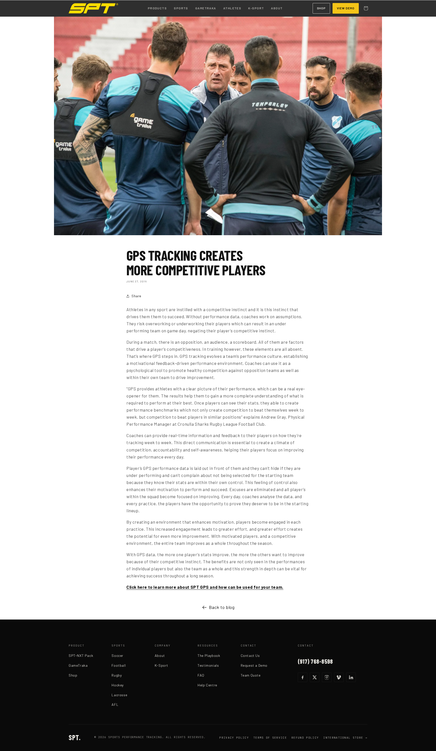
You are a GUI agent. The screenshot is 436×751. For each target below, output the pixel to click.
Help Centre (207, 685)
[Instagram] (327, 677)
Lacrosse (119, 695)
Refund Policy (305, 737)
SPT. (74, 737)
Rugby (117, 675)
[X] (314, 677)
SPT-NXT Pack (81, 655)
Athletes (232, 8)
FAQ (201, 675)
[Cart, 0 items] (365, 8)
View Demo (346, 8)
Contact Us (250, 655)
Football (119, 665)
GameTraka (205, 8)
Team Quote (251, 675)
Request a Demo (254, 665)
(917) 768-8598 (315, 661)
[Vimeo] (339, 677)
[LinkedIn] (351, 677)
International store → (345, 737)
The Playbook (209, 655)
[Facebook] (302, 677)
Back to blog (221, 607)
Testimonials (208, 665)
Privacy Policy (234, 737)
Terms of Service (270, 737)
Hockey (118, 685)
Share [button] (136, 296)
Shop (321, 8)
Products (157, 8)
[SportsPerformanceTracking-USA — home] (93, 8)
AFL (115, 704)
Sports (181, 8)
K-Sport (256, 8)
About (277, 8)
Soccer (117, 655)
